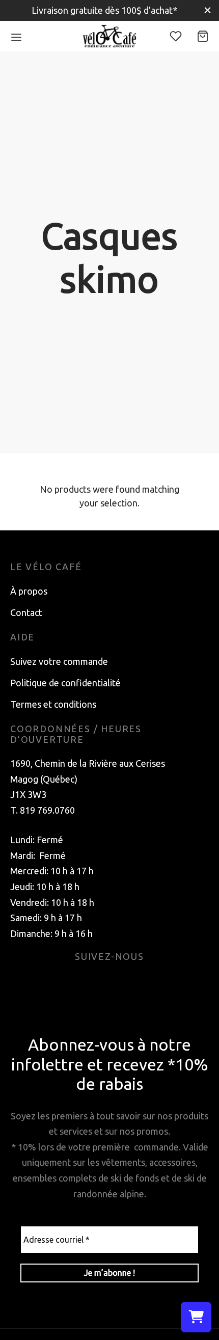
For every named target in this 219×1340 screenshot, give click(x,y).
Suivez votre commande (59, 661)
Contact (26, 612)
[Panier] (203, 36)
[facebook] (97, 982)
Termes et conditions (53, 704)
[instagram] (121, 982)
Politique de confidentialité (65, 683)
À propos (28, 591)
